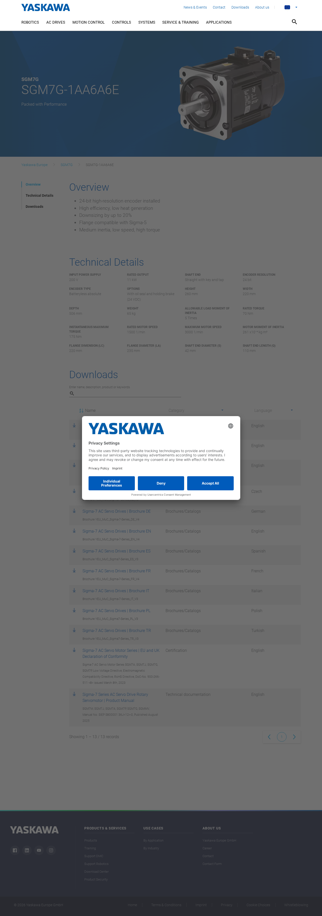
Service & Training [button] (180, 22)
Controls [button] (121, 22)
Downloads (240, 7)
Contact (219, 7)
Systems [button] (146, 22)
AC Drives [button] (55, 22)
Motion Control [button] (88, 22)
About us (262, 7)
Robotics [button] (30, 22)
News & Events (195, 7)
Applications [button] (219, 22)
